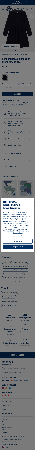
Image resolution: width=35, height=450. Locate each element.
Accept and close (17, 247)
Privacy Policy (18, 233)
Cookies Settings (18, 236)
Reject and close (17, 241)
